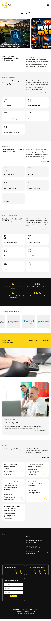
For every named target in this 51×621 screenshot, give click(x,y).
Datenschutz (19, 611)
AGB (34, 611)
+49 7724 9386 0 (45, 340)
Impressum (27, 611)
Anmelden (13, 595)
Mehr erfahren (45, 92)
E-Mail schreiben (33, 340)
